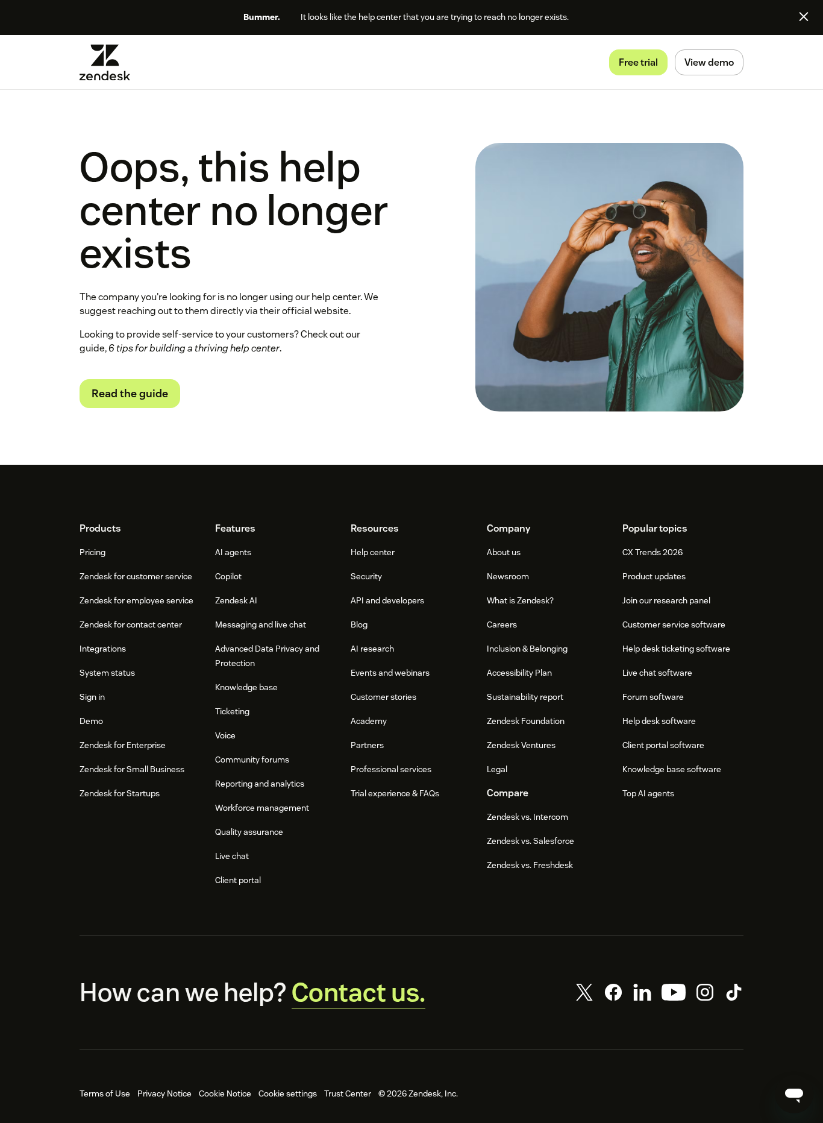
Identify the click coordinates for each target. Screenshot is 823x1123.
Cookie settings (287, 1093)
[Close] (803, 16)
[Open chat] (794, 1094)
